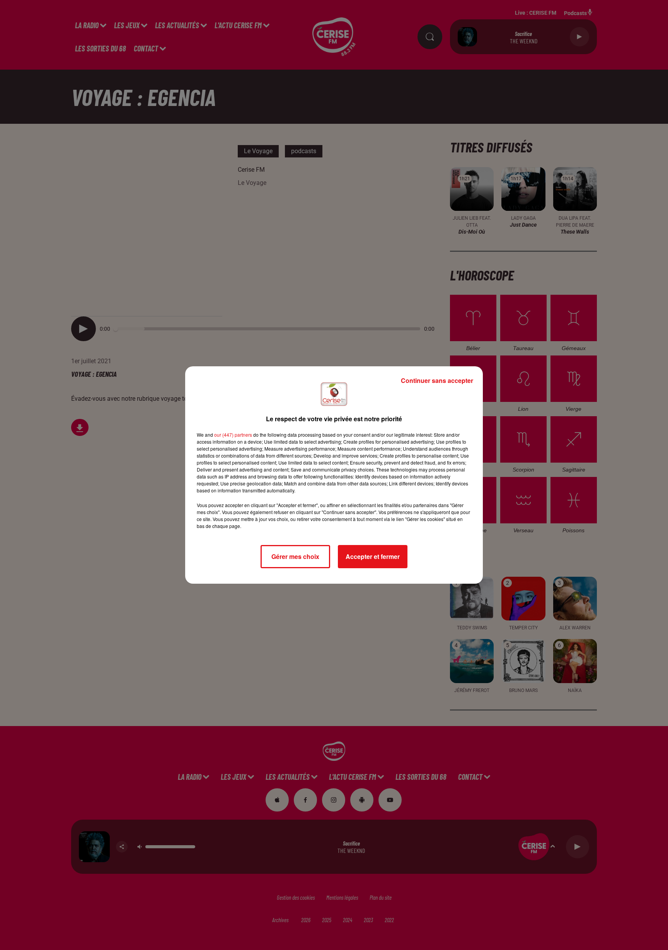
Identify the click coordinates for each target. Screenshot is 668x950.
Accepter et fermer (373, 556)
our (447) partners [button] (233, 434)
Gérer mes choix (295, 556)
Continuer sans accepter (437, 380)
